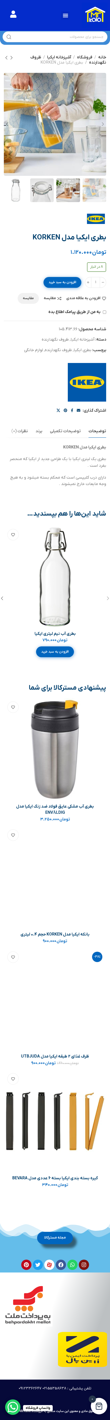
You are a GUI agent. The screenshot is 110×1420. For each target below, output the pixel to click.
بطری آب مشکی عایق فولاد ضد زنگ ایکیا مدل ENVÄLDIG (55, 809)
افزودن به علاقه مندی (83, 298)
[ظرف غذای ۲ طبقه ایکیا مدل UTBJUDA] (55, 999)
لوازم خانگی (33, 350)
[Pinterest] (26, 1265)
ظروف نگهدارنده (55, 339)
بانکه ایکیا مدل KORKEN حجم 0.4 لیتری (55, 934)
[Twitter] (38, 1265)
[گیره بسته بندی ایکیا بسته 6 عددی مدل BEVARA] (55, 1121)
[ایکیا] (87, 382)
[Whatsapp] (72, 1265)
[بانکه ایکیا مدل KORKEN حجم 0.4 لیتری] (55, 877)
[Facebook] (61, 1265)
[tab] (97, 431)
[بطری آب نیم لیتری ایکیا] (55, 577)
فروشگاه (84, 57)
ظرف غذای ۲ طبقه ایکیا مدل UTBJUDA (55, 1056)
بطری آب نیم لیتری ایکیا (55, 633)
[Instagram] (84, 1265)
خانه (102, 57)
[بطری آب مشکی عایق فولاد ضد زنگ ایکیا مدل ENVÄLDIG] (55, 749)
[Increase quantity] (88, 282)
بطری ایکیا (82, 350)
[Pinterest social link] (65, 411)
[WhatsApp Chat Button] (12, 1407)
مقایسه (50, 298)
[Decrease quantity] (103, 282)
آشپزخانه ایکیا (59, 57)
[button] (65, 15)
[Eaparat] (49, 1265)
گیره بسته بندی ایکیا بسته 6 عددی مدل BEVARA (55, 1178)
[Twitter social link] (58, 411)
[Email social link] (78, 411)
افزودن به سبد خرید (62, 282)
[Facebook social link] (72, 411)
